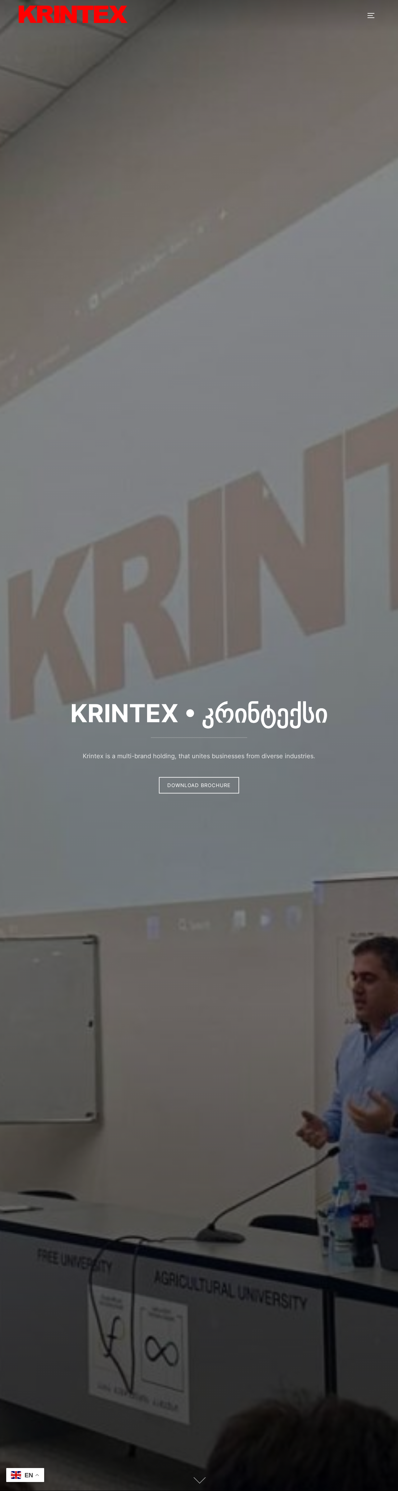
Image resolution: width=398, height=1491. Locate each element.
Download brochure (199, 785)
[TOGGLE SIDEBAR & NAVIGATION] (373, 15)
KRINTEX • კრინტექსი (199, 713)
